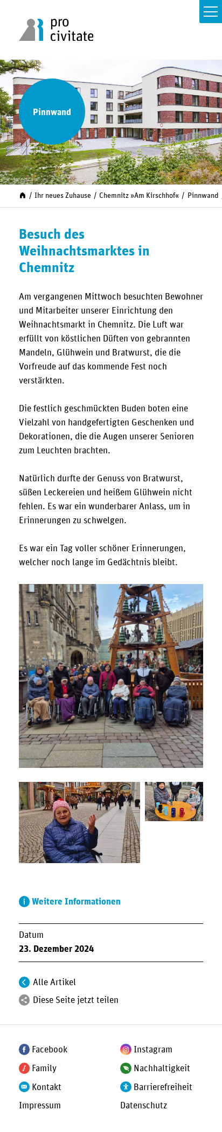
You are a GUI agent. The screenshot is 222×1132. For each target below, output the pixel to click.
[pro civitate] (56, 30)
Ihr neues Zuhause (62, 196)
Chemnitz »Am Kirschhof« (139, 196)
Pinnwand (203, 196)
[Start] (22, 195)
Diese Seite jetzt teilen (76, 1000)
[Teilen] (24, 1000)
